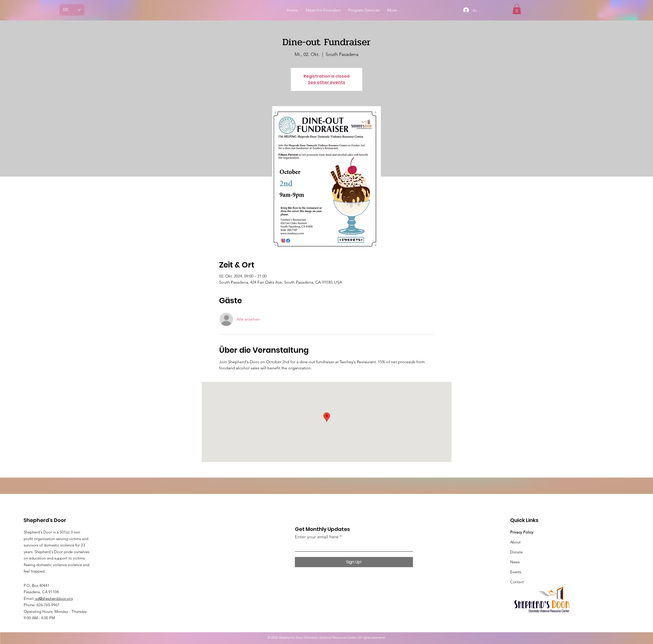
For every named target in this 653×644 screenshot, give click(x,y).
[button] (516, 9)
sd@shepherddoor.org (53, 598)
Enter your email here (316, 536)
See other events (326, 82)
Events (515, 571)
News (515, 562)
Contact (517, 581)
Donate (516, 552)
